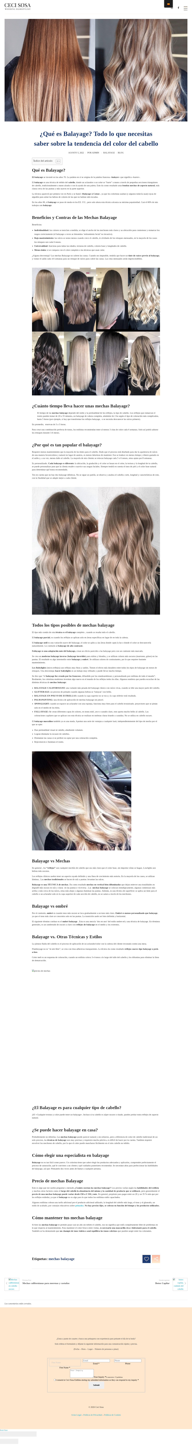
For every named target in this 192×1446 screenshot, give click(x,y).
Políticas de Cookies (112, 1415)
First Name (64, 1367)
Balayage (109, 153)
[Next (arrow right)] (13, 1441)
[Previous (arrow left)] (4, 1441)
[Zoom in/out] (32, 1434)
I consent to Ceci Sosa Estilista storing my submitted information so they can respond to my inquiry (97, 1380)
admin (95, 153)
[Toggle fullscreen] (22, 1434)
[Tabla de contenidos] (57, 161)
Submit (96, 1385)
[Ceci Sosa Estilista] (18, 6)
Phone (127, 1363)
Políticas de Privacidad (92, 1415)
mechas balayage (61, 1259)
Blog (121, 153)
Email (96, 1363)
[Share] (13, 1434)
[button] (4, 1430)
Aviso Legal (76, 1415)
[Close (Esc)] (4, 1434)
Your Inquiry (100, 1377)
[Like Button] (146, 1259)
